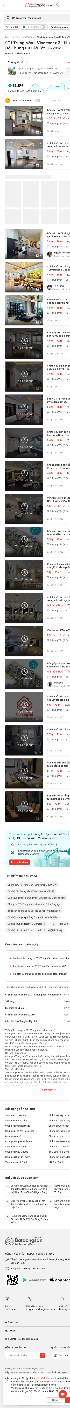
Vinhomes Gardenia (59, 1146)
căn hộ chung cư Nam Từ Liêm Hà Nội (27, 923)
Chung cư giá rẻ (13, 1136)
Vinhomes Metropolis (16, 1146)
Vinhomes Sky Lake (59, 1115)
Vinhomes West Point (16, 1162)
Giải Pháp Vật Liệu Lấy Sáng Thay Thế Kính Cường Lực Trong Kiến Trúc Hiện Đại (29, 1204)
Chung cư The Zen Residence (19, 1130)
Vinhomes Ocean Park (16, 1115)
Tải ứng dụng (44, 5)
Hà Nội (15, 37)
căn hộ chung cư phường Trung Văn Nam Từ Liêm (33, 917)
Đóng (55, 1400)
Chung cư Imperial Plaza (17, 1125)
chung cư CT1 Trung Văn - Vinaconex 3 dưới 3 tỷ (32, 884)
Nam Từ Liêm (27, 37)
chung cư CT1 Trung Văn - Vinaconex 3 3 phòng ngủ (34, 904)
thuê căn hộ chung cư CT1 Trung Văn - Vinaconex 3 (34, 910)
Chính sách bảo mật (44, 1378)
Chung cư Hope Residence (18, 1141)
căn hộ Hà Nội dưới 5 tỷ (20, 930)
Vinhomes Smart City (16, 1120)
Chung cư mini (56, 1136)
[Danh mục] (4, 5)
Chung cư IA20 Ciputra (16, 1151)
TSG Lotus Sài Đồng (59, 1151)
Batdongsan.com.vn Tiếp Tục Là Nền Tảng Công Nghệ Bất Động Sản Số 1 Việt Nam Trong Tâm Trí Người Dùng (29, 1189)
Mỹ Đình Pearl (56, 1162)
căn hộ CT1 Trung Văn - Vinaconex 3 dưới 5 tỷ (31, 891)
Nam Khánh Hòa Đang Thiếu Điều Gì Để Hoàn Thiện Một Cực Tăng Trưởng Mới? (29, 1219)
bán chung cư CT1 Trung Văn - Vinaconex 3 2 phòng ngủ (36, 897)
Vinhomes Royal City (59, 1120)
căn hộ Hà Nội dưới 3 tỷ (50, 930)
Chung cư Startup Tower (17, 1156)
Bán (7, 37)
